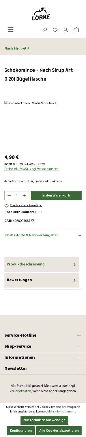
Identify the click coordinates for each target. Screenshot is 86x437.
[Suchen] (44, 29)
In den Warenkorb (56, 195)
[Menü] (10, 29)
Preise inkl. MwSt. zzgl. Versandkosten (31, 169)
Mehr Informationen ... (61, 411)
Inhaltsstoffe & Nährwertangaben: (31, 235)
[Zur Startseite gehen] (43, 13)
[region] (43, 126)
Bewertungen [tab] (19, 280)
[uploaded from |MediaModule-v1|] (43, 126)
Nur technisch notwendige (44, 420)
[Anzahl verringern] (9, 195)
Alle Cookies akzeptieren (59, 431)
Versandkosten (20, 391)
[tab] (41, 265)
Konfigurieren (21, 431)
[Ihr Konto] (65, 29)
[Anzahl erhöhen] (24, 195)
